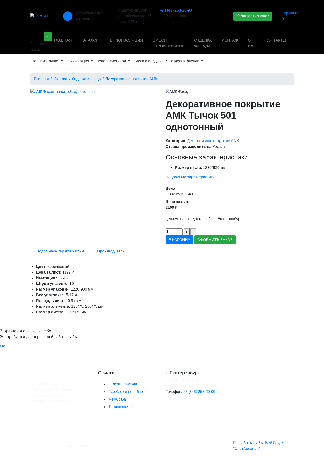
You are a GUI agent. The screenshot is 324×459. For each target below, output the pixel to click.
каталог (89, 40)
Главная (63, 40)
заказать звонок (254, 16)
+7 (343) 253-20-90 (176, 10)
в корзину (179, 240)
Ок (2, 346)
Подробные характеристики (190, 177)
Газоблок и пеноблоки (127, 392)
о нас (252, 43)
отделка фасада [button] (185, 61)
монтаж (229, 40)
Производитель (110, 251)
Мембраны (118, 399)
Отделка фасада (122, 384)
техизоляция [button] (78, 61)
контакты (276, 40)
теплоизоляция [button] (46, 61)
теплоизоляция (125, 40)
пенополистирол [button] (112, 61)
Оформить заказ (214, 240)
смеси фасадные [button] (149, 61)
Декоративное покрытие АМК (213, 141)
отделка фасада (203, 43)
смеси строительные (169, 43)
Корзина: (289, 16)
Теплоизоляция (122, 407)
